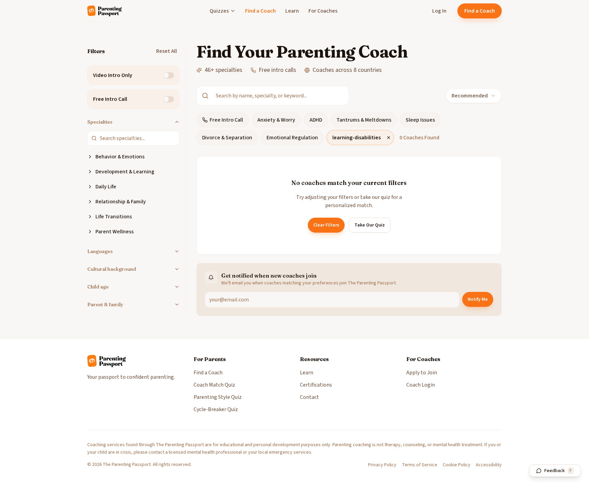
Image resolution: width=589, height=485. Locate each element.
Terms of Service (419, 464)
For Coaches (322, 11)
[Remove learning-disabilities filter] (388, 137)
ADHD (315, 120)
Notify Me (478, 299)
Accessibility (489, 464)
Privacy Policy (382, 464)
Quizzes (219, 11)
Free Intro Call (226, 120)
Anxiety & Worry (276, 120)
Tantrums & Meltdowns (363, 120)
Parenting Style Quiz (218, 397)
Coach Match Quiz (214, 385)
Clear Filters (326, 225)
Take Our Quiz (369, 225)
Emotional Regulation (292, 137)
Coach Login (420, 385)
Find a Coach (260, 11)
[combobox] (474, 95)
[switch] (168, 75)
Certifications (316, 385)
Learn (292, 11)
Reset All (166, 51)
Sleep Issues (420, 120)
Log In (439, 11)
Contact (309, 397)
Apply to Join (421, 372)
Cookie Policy (456, 464)
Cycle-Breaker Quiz (216, 409)
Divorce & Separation (227, 137)
